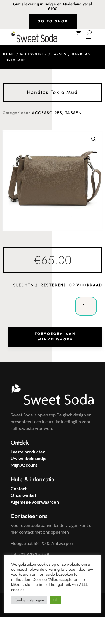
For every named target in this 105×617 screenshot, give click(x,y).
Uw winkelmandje (28, 458)
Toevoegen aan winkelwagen (55, 336)
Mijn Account (24, 465)
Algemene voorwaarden (35, 502)
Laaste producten (28, 451)
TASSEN (59, 54)
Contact (19, 488)
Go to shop (53, 21)
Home (9, 54)
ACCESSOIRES (33, 54)
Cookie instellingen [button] (29, 600)
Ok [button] (55, 600)
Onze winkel (23, 495)
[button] (94, 139)
